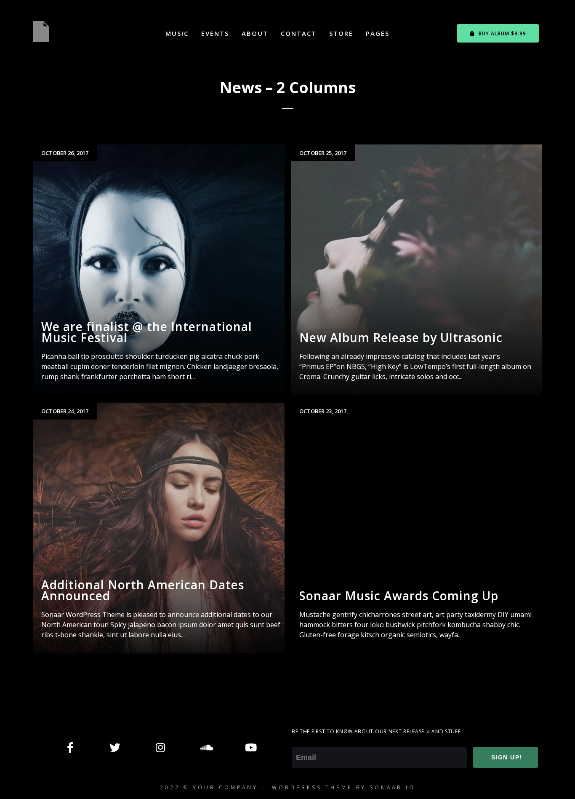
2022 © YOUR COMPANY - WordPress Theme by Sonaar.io (287, 787)
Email (301, 741)
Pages (377, 33)
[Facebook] (70, 747)
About (255, 33)
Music (177, 33)
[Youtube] (250, 747)
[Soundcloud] (205, 747)
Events (215, 33)
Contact (299, 33)
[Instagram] (160, 747)
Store (341, 33)
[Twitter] (115, 747)
